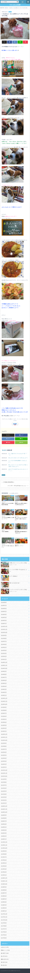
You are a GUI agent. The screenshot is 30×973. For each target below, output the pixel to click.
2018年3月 (4, 905)
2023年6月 (4, 716)
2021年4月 (4, 794)
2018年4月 (4, 902)
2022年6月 (4, 752)
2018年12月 (4, 878)
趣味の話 (5, 959)
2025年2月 (4, 656)
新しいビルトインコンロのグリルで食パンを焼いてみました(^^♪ (18, 465)
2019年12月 (4, 842)
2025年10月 (4, 632)
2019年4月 (4, 866)
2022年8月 (4, 746)
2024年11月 (4, 665)
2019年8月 (4, 854)
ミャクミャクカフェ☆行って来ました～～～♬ (18, 590)
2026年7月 (4, 605)
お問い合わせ (22, 2)
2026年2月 (4, 620)
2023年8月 (4, 710)
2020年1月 (4, 839)
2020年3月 (4, 833)
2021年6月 (4, 788)
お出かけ (5, 947)
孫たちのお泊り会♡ (15, 583)
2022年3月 (4, 761)
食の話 (4, 450)
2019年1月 (4, 875)
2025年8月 (4, 638)
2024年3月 (4, 689)
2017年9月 (4, 923)
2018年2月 (4, 908)
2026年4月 (4, 614)
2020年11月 (4, 809)
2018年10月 (4, 884)
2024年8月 (4, 674)
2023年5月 (4, 719)
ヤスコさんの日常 (15, 5)
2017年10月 (4, 920)
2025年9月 (4, 635)
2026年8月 (4, 602)
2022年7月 (4, 749)
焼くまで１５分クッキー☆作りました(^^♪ (18, 457)
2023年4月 (4, 722)
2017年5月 (4, 935)
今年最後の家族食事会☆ (8, 482)
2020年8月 (4, 818)
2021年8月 (4, 782)
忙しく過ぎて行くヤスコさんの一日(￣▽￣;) (18, 454)
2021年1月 (4, 803)
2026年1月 (4, 623)
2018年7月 (4, 893)
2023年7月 (4, 713)
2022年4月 (4, 758)
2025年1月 (4, 659)
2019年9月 (4, 851)
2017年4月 (4, 938)
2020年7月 (4, 821)
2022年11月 (4, 737)
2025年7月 (4, 641)
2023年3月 (4, 725)
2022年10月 (4, 740)
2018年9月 (4, 887)
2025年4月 (4, 650)
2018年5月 (4, 899)
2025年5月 (4, 647)
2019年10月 (4, 848)
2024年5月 (4, 683)
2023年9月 (4, 707)
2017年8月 (4, 926)
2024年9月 (4, 671)
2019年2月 (4, 872)
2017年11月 (4, 917)
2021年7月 (4, 785)
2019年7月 (4, 857)
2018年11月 (4, 881)
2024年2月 (4, 692)
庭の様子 (5, 953)
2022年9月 (4, 743)
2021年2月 (4, 800)
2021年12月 (4, 770)
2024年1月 (4, 695)
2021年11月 (4, 773)
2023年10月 (4, 704)
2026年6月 (4, 608)
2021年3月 (4, 797)
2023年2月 (4, 728)
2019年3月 (4, 869)
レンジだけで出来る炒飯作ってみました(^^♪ (18, 461)
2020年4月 (4, 830)
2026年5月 (4, 611)
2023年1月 (4, 731)
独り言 (4, 956)
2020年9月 (4, 815)
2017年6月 (4, 932)
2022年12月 (4, 734)
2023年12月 (4, 698)
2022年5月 (4, 755)
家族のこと (5, 950)
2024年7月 (4, 677)
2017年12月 (4, 914)
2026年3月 (4, 617)
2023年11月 (4, 701)
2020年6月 (4, 824)
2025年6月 (4, 644)
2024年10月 (4, 668)
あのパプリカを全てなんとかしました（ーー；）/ (18, 469)
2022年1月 (4, 767)
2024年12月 (4, 662)
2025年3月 (4, 653)
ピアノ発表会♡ (14, 576)
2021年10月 (4, 776)
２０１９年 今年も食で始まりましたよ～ (17, 485)
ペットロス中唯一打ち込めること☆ (18, 570)
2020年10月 (4, 812)
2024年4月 (4, 686)
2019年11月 (4, 845)
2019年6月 (4, 860)
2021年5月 (4, 791)
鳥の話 (4, 965)
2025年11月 (4, 629)
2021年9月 (4, 779)
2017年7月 (4, 929)
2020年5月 (4, 827)
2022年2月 (4, 764)
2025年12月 (4, 626)
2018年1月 (4, 911)
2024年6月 (4, 680)
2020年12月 (4, 806)
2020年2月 (4, 836)
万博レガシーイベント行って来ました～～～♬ (18, 563)
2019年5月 (4, 863)
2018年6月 (4, 896)
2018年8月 (4, 890)
